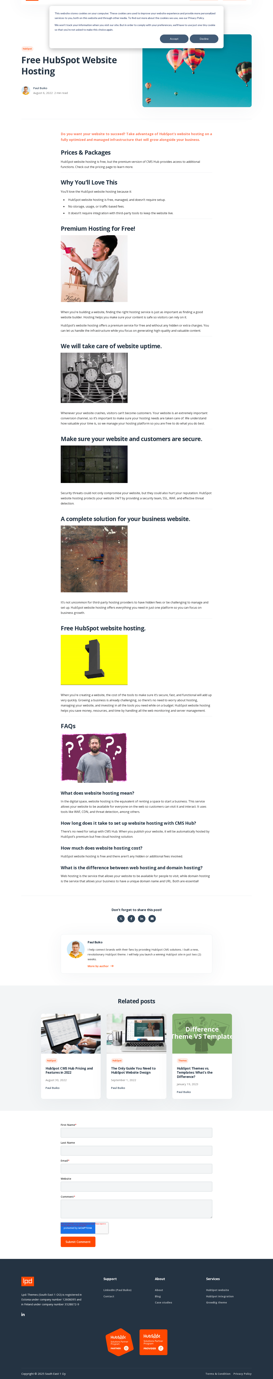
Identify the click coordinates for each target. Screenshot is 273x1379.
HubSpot (27, 48)
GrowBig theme (216, 1302)
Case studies (163, 1302)
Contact (108, 1296)
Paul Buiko (40, 88)
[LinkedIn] (23, 1314)
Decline (204, 38)
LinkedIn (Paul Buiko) (117, 1290)
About (159, 1290)
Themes (182, 1060)
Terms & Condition (217, 1373)
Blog (158, 1296)
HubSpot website (217, 1290)
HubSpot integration (220, 1296)
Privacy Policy (242, 1373)
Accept (174, 38)
